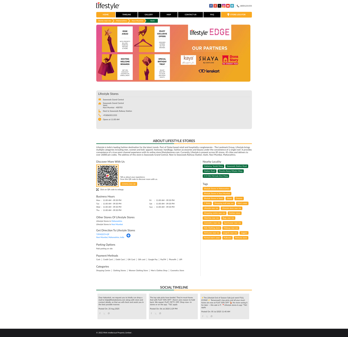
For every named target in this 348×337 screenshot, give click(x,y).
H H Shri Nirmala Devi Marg (216, 176)
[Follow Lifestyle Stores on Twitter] (219, 6)
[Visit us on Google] (215, 6)
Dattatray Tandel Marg (213, 166)
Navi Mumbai (137, 21)
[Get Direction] (128, 237)
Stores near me (104, 21)
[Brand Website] (232, 6)
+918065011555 (110, 115)
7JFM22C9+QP (102, 234)
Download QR (129, 184)
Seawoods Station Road (237, 166)
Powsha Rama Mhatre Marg (230, 171)
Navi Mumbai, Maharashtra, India (110, 237)
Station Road (209, 171)
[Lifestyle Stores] (108, 6)
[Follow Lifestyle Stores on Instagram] (224, 6)
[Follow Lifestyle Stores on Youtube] (228, 6)
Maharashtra (121, 21)
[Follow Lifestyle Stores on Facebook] (211, 6)
